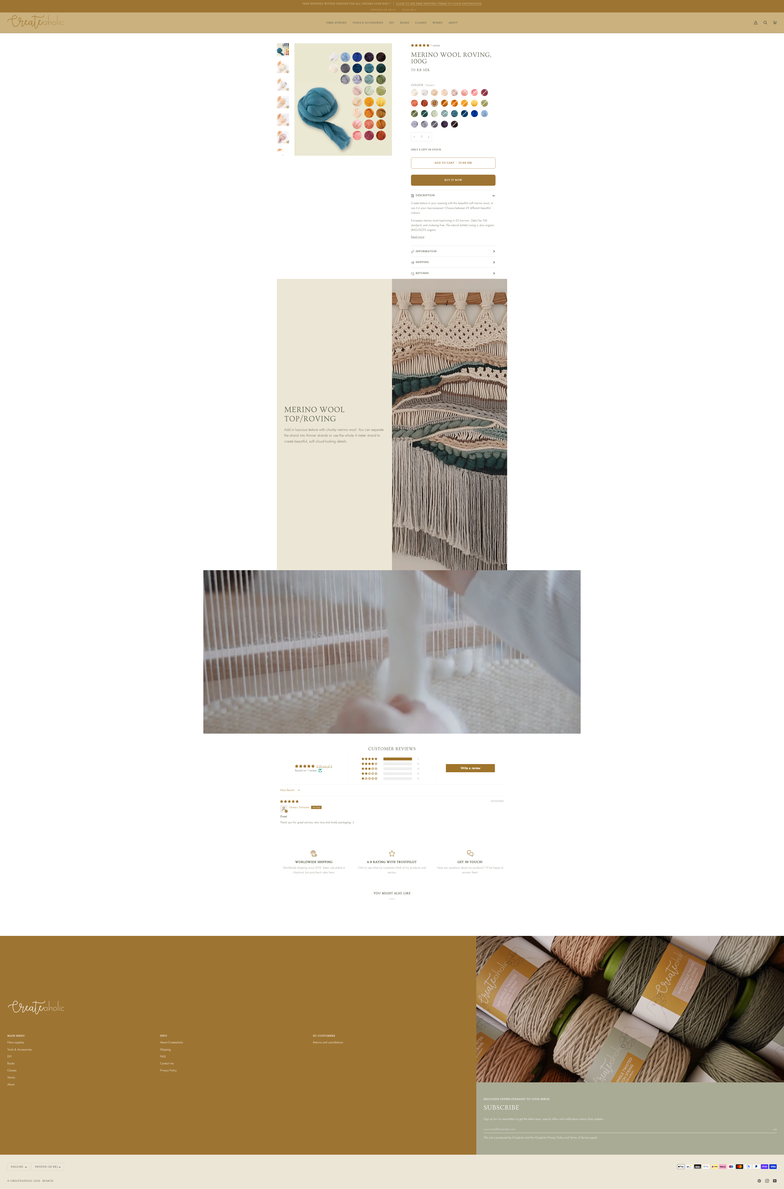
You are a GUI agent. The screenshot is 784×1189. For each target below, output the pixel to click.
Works (11, 1077)
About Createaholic (171, 1042)
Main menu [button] (16, 1035)
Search (47, 1180)
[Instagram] (767, 1181)
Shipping (422, 262)
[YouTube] (775, 1181)
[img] (289, 801)
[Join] (771, 1129)
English (408, 10)
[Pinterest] (759, 1181)
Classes (12, 1070)
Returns (422, 273)
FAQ (162, 1056)
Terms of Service (579, 1137)
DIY (9, 1056)
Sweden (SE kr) (382, 10)
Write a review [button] (470, 768)
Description (425, 195)
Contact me (167, 1063)
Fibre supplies (15, 1042)
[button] (336, 22)
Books (11, 1063)
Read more (417, 237)
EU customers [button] (324, 1035)
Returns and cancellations (328, 1042)
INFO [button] (163, 1035)
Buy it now (453, 180)
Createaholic (21, 1180)
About (10, 1084)
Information (426, 251)
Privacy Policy (555, 1137)
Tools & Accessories (19, 1049)
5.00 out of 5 (324, 766)
